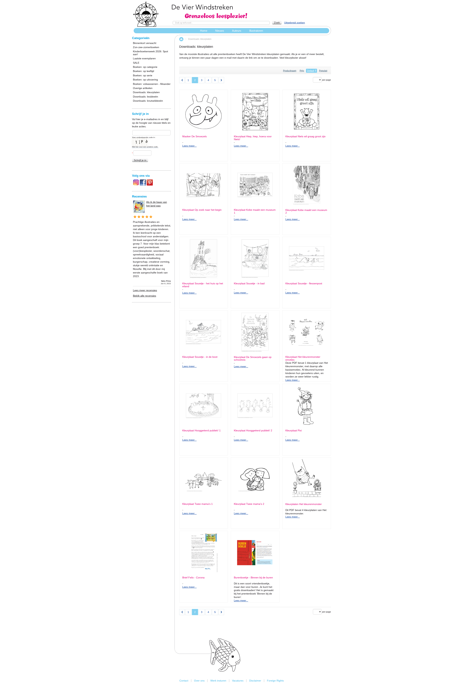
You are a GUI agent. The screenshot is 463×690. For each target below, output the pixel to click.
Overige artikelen (142, 88)
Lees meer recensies (145, 290)
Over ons (199, 680)
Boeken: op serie (142, 75)
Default (310, 70)
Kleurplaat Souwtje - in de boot (199, 357)
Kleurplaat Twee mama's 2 (249, 504)
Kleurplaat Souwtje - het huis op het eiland (202, 285)
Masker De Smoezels (194, 136)
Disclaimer (255, 680)
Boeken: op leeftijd (143, 71)
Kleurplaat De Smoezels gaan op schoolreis (252, 358)
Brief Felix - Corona (193, 577)
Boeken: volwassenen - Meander (152, 84)
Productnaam (289, 70)
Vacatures (237, 680)
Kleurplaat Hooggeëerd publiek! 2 (253, 430)
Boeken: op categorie (145, 67)
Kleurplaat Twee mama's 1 (197, 504)
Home (181, 39)
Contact (183, 680)
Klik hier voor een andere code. (145, 147)
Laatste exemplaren (144, 58)
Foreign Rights (275, 680)
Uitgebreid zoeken (294, 22)
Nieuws (219, 30)
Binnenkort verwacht (144, 43)
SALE (136, 62)
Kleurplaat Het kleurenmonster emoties (302, 358)
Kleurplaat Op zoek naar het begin (202, 210)
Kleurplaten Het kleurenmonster (303, 504)
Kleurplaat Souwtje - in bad (249, 283)
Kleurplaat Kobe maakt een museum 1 (255, 211)
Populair (323, 70)
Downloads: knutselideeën (148, 100)
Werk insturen (218, 680)
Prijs (302, 70)
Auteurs (236, 30)
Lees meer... (189, 145)
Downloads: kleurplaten (146, 92)
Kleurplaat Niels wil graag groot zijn (305, 136)
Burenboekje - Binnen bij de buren (253, 577)
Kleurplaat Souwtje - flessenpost (303, 283)
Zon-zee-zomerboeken (146, 47)
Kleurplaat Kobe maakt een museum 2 (306, 211)
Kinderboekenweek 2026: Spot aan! (150, 53)
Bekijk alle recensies (144, 295)
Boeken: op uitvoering (145, 79)
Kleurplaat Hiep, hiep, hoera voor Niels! (253, 138)
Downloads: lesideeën (145, 96)
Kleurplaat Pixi (293, 430)
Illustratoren (256, 30)
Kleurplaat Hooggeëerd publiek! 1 (201, 430)
